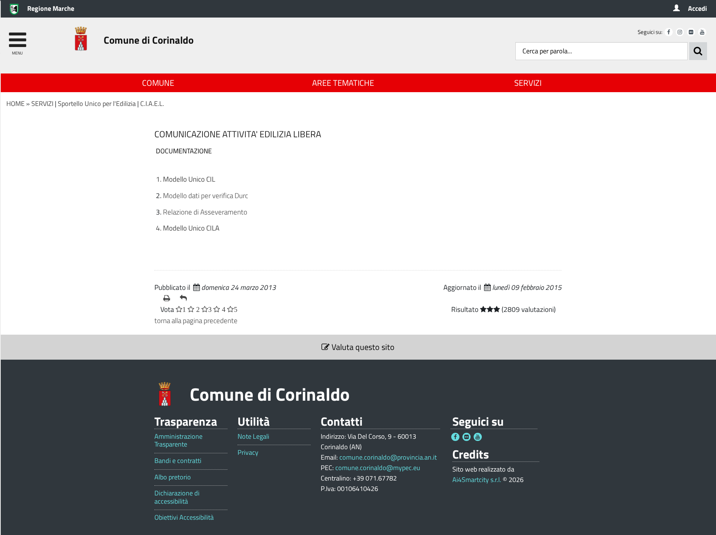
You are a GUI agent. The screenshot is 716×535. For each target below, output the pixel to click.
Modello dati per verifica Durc (205, 195)
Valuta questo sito (362, 347)
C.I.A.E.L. (152, 103)
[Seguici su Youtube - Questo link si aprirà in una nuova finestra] (702, 32)
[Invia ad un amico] (185, 298)
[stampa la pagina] (168, 298)
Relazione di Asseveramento (205, 211)
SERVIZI (527, 83)
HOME (15, 103)
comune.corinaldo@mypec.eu (377, 468)
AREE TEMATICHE (343, 83)
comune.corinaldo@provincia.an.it (388, 457)
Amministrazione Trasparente (178, 440)
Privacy (248, 452)
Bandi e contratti (177, 461)
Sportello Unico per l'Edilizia (97, 103)
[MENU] (17, 36)
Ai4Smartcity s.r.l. (476, 480)
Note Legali (253, 436)
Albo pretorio (172, 477)
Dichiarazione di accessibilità (177, 497)
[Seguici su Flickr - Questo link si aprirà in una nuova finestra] (691, 32)
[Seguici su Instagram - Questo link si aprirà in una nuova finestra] (680, 32)
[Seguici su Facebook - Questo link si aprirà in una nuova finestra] (669, 32)
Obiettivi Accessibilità (184, 517)
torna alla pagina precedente (196, 320)
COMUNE (158, 83)
